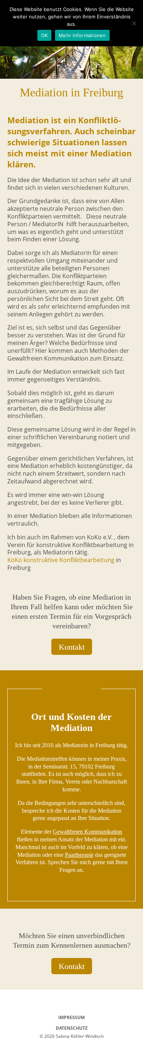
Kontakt (72, 647)
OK (44, 35)
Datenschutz (72, 1028)
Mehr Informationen (82, 35)
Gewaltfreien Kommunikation (87, 831)
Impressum (71, 1017)
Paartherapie (79, 855)
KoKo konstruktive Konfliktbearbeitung (60, 560)
